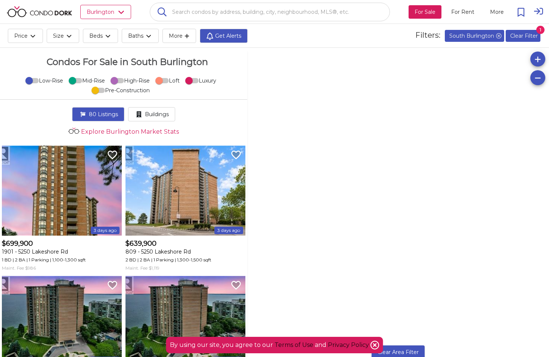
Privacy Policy (349, 344)
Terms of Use (293, 344)
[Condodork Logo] (39, 11)
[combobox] (270, 12)
